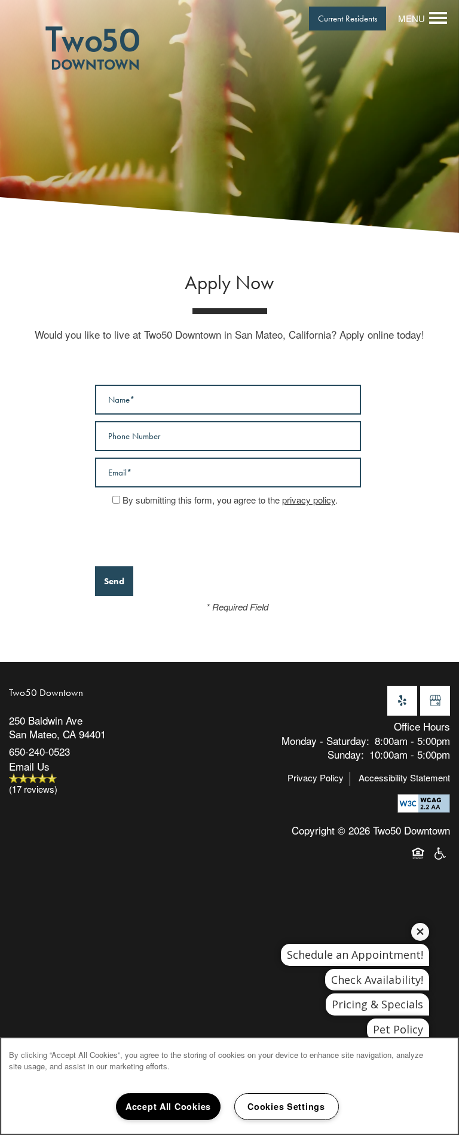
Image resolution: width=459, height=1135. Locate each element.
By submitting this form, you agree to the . (230, 499)
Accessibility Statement (404, 778)
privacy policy (308, 499)
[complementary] (411, 1015)
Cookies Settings (286, 1106)
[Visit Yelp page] (402, 701)
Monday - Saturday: (325, 740)
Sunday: (346, 754)
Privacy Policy (315, 778)
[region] (229, 1086)
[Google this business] (435, 701)
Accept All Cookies (168, 1106)
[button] (347, 18)
